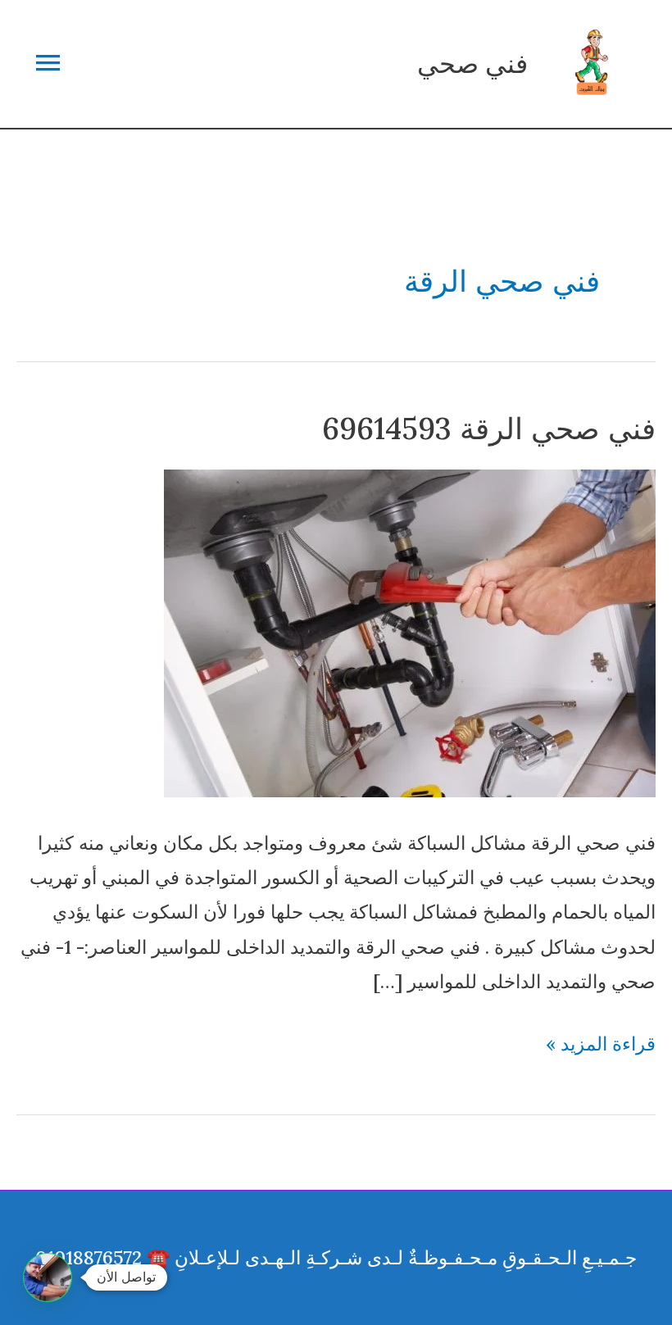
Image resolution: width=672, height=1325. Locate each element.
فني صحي (472, 63)
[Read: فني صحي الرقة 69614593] (410, 631)
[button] (47, 1277)
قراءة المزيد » (601, 1046)
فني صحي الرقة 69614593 (489, 428)
